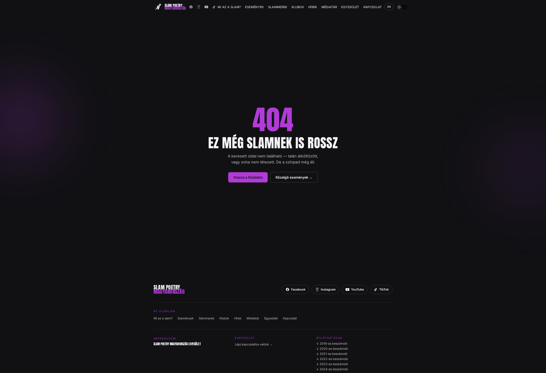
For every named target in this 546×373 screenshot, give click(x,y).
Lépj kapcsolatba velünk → (254, 344)
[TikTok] (214, 6)
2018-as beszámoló (331, 343)
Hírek (312, 7)
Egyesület (350, 7)
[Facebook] (191, 6)
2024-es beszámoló (332, 369)
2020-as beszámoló (332, 348)
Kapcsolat (372, 7)
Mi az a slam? (229, 7)
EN (389, 6)
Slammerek (277, 7)
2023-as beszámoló (332, 364)
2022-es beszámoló (332, 359)
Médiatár (329, 7)
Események (254, 7)
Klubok (298, 7)
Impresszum (165, 338)
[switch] (402, 7)
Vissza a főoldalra (248, 177)
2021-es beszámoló (331, 353)
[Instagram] (198, 6)
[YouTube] (206, 6)
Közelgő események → (294, 177)
